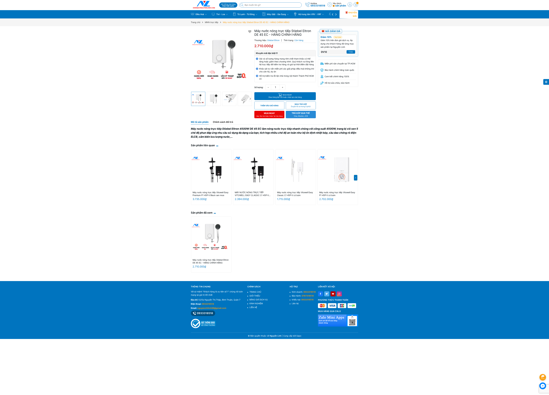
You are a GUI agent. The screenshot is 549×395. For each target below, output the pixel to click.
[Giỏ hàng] (356, 4)
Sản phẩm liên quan (203, 145)
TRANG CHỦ (255, 292)
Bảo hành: (303, 295)
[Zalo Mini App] (338, 321)
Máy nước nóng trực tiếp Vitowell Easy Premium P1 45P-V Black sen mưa (210, 193)
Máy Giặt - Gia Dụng (276, 14)
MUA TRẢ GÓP (301, 105)
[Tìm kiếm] (242, 5)
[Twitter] (326, 293)
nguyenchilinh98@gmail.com (211, 308)
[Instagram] (339, 293)
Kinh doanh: (304, 292)
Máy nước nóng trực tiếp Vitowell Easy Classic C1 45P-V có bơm (295, 193)
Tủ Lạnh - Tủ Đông (246, 14)
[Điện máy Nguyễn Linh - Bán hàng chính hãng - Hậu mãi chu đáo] (204, 5)
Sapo (298, 336)
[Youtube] (333, 293)
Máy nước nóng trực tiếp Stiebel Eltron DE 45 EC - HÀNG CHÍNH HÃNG (211, 261)
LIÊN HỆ (253, 307)
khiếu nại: (303, 299)
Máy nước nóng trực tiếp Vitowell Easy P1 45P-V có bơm (337, 193)
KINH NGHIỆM (256, 303)
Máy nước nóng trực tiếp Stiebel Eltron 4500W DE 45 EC (226, 128)
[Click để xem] (221, 59)
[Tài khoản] (350, 4)
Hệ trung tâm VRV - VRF (310, 14)
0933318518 (318, 5)
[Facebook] (320, 293)
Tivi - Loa (221, 14)
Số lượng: (258, 87)
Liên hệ (295, 303)
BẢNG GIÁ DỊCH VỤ (258, 299)
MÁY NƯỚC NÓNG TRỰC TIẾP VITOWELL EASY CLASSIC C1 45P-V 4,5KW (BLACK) (252, 194)
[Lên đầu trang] (543, 369)
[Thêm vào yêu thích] (249, 31)
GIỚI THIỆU (254, 295)
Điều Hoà (200, 14)
